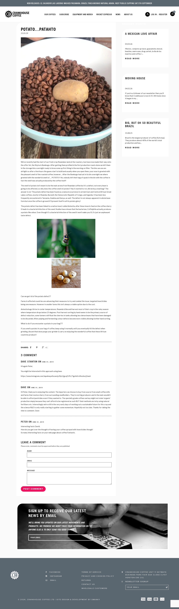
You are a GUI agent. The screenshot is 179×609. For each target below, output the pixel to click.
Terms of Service (91, 572)
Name (29, 451)
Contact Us (88, 584)
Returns (86, 580)
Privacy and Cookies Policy (98, 576)
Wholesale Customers (94, 588)
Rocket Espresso (104, 14)
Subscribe (64, 14)
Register (163, 14)
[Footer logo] (14, 579)
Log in (154, 14)
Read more (132, 58)
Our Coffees (50, 14)
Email (29, 461)
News (118, 14)
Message (31, 470)
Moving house (135, 78)
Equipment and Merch (83, 14)
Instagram (55, 576)
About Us (128, 14)
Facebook (55, 572)
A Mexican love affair (141, 33)
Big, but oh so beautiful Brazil (143, 124)
